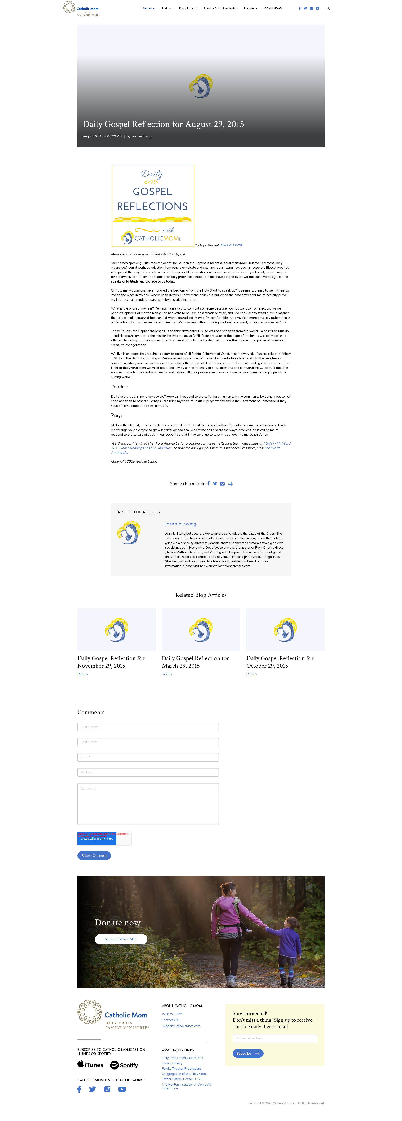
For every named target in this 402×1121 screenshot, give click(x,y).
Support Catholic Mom (121, 939)
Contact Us (170, 1020)
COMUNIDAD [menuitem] (273, 8)
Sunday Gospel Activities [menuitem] (220, 8)
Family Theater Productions (182, 1068)
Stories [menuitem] (147, 8)
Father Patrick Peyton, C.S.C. (182, 1079)
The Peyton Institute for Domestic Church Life (186, 1086)
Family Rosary (172, 1063)
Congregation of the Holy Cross (184, 1074)
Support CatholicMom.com (181, 1026)
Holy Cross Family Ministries (182, 1058)
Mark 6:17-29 (231, 245)
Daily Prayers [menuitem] (188, 8)
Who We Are (172, 1014)
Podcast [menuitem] (167, 8)
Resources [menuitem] (251, 8)
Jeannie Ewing (141, 136)
